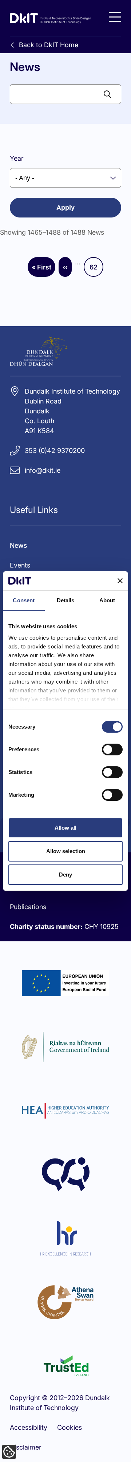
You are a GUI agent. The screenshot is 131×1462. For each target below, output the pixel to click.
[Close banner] (120, 580)
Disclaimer (25, 1447)
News (18, 545)
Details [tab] (66, 600)
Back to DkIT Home (48, 45)
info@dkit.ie (42, 470)
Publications (28, 907)
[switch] (112, 749)
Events (20, 565)
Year (17, 158)
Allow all (65, 828)
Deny (65, 874)
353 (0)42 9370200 (55, 450)
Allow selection (65, 851)
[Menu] (115, 17)
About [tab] (107, 600)
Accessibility (28, 1427)
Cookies (69, 1427)
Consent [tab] (24, 600)
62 (96, 269)
